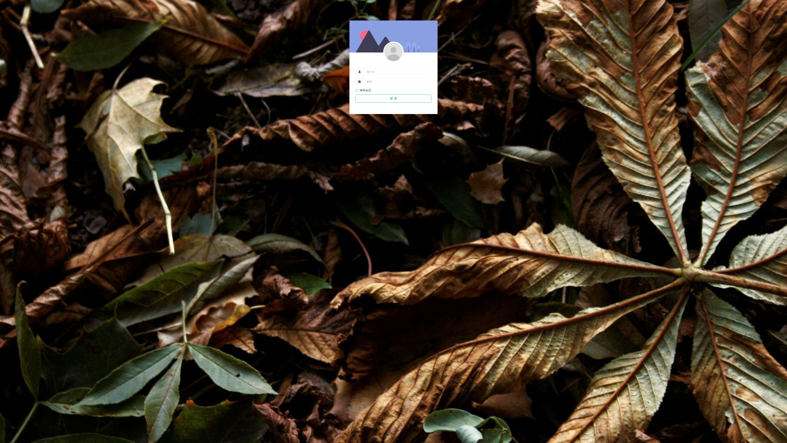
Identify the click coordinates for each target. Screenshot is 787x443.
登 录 (393, 98)
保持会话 (365, 90)
